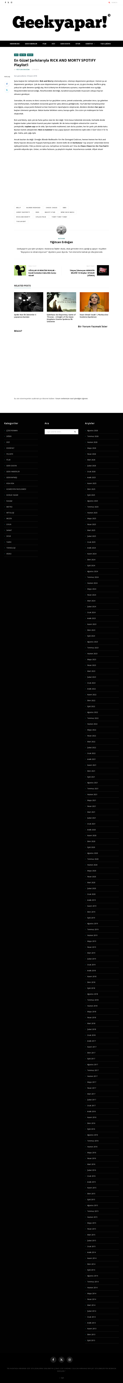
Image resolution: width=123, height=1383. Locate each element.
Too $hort (21, 221)
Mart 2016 (91, 1164)
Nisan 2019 (91, 947)
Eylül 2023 (91, 636)
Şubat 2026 (91, 465)
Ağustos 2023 (92, 642)
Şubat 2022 (91, 747)
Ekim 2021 (91, 771)
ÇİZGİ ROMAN (12, 430)
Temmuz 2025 (92, 507)
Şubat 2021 (91, 818)
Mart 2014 (91, 1305)
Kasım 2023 (91, 624)
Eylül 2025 (91, 495)
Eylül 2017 (91, 1058)
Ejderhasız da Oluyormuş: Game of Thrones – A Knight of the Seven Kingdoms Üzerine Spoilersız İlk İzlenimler (61, 318)
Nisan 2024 (91, 595)
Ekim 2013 (91, 1334)
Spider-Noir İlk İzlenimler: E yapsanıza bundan (25, 316)
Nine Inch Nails (67, 212)
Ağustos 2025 (92, 501)
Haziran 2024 (92, 583)
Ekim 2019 (91, 912)
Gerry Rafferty (23, 212)
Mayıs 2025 (91, 518)
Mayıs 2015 (91, 1223)
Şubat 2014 (91, 1311)
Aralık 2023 (91, 618)
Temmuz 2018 (92, 1000)
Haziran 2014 (92, 1287)
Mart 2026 (91, 460)
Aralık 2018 (91, 970)
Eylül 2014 (91, 1270)
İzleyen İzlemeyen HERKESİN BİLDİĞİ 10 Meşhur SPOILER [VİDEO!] (82, 273)
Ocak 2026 (91, 471)
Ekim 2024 (91, 559)
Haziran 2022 (92, 724)
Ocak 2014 (91, 1317)
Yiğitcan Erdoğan (23, 69)
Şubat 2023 (91, 677)
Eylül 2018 (91, 988)
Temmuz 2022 (92, 718)
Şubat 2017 (91, 1099)
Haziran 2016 (92, 1147)
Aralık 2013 (91, 1323)
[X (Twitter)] (61, 1360)
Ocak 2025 (91, 542)
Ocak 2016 (91, 1176)
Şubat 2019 (91, 959)
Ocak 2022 (91, 753)
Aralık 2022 (91, 689)
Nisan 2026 (91, 454)
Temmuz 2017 (92, 1070)
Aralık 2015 (91, 1182)
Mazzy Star (50, 212)
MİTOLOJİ (10, 513)
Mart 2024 (91, 601)
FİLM (44, 44)
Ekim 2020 (91, 841)
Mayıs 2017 (91, 1082)
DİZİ (53, 44)
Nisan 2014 (91, 1299)
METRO (22, 55)
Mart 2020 (91, 882)
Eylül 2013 (91, 1340)
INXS (37, 212)
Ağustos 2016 (92, 1135)
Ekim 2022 (91, 700)
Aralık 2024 (91, 548)
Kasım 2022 (91, 694)
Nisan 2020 (91, 876)
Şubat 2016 (91, 1170)
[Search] (109, 2)
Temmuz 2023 (92, 648)
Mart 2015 (91, 1235)
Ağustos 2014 (92, 1276)
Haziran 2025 (92, 513)
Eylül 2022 (91, 706)
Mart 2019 (91, 953)
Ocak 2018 (91, 1035)
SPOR (8, 536)
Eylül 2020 (91, 847)
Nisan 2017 (91, 1088)
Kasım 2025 (91, 483)
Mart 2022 (91, 741)
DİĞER (8, 436)
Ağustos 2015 (92, 1205)
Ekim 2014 (91, 1264)
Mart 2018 (91, 1023)
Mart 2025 (91, 530)
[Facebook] (6, 83)
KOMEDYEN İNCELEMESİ (16, 489)
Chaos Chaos (51, 207)
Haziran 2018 (92, 1006)
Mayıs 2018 (91, 1011)
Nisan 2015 (91, 1229)
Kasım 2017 (91, 1047)
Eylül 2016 (91, 1129)
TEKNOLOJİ (10, 548)
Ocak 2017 (91, 1105)
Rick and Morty (23, 217)
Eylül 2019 (91, 918)
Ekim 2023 (91, 630)
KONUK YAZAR (12, 495)
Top (62, 1378)
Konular (9, 501)
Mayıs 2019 (91, 941)
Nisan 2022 (91, 736)
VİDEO (8, 554)
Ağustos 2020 (92, 853)
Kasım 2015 (91, 1188)
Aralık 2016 (91, 1111)
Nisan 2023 (91, 665)
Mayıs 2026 (91, 448)
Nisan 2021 (91, 806)
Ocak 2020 (91, 894)
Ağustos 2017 (92, 1064)
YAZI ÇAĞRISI (106, 44)
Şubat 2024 (91, 606)
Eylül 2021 (91, 777)
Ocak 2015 (91, 1246)
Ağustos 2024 (92, 571)
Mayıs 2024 (91, 589)
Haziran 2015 (92, 1217)
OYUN (78, 44)
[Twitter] (6, 90)
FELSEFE (9, 454)
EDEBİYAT (89, 44)
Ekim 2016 (91, 1123)
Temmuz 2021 (92, 788)
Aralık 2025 (91, 477)
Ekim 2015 (91, 1193)
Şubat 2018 (91, 1029)
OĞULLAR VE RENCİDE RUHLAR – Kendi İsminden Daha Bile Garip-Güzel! (42, 273)
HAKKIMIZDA (15, 44)
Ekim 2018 (91, 982)
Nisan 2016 (91, 1158)
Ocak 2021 (91, 824)
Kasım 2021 (91, 765)
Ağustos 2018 (92, 994)
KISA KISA (10, 483)
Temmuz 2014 (92, 1282)
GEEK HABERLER (31, 44)
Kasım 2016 (91, 1117)
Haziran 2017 (92, 1076)
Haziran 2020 (92, 865)
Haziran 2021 (92, 794)
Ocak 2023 (91, 683)
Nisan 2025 (91, 524)
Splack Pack (41, 217)
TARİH (8, 542)
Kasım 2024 (91, 554)
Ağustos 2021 (92, 782)
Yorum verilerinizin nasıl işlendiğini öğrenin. (71, 398)
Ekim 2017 (91, 1053)
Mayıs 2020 (91, 871)
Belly (18, 207)
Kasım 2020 (91, 835)
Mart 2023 (91, 671)
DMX (64, 207)
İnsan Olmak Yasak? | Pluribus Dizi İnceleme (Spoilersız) (94, 316)
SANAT (9, 530)
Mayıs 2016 (91, 1152)
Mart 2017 (91, 1094)
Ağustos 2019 (92, 923)
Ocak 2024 (91, 612)
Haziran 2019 (92, 935)
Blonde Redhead (33, 207)
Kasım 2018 (91, 976)
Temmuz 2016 (92, 1141)
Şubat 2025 (91, 536)
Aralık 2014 (91, 1252)
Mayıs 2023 (91, 659)
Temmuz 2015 (92, 1211)
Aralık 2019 (91, 900)
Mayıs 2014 (91, 1293)
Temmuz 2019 (92, 929)
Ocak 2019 (91, 965)
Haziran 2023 (92, 653)
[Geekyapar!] (61, 22)
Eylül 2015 (91, 1199)
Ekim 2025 (91, 489)
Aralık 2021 (91, 759)
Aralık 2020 (91, 830)
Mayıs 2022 (91, 730)
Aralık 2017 (91, 1041)
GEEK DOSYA (65, 44)
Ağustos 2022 (92, 712)
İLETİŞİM (61, 50)
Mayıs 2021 (91, 800)
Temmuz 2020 (92, 859)
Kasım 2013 (91, 1328)
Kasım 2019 (91, 906)
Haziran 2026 (92, 442)
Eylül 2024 (91, 565)
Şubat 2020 (91, 888)
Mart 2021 (91, 812)
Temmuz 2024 (92, 577)
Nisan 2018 (91, 1017)
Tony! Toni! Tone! (59, 217)
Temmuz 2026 (92, 436)
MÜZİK (30, 55)
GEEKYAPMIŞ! (11, 477)
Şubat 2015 (91, 1240)
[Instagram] (70, 1360)
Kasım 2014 (91, 1258)
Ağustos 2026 (92, 430)
